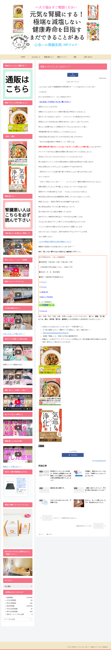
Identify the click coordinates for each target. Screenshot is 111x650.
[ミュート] (27, 409)
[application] (17, 402)
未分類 (42, 446)
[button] (30, 619)
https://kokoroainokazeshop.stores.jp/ (56, 333)
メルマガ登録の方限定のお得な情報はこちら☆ (55, 242)
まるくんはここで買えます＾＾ (14, 334)
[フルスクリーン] (30, 409)
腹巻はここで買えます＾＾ (12, 467)
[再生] (5, 409)
